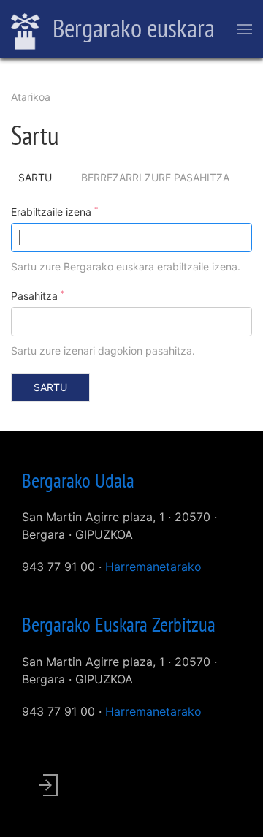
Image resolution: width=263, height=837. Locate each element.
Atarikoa (30, 97)
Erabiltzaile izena (54, 211)
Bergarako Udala (78, 480)
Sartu (38, 180)
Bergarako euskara (131, 28)
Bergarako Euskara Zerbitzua (119, 624)
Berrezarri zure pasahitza (155, 177)
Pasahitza (37, 295)
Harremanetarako (153, 566)
